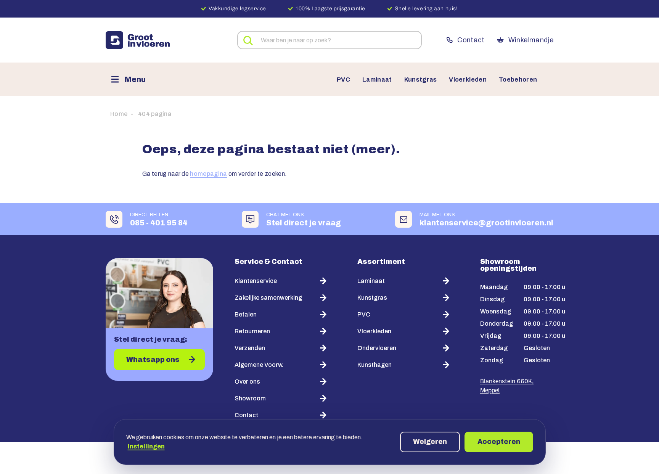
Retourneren (252, 331)
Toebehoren (518, 80)
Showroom (250, 398)
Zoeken (248, 41)
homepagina (208, 173)
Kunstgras (420, 80)
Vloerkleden (468, 80)
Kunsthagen (374, 365)
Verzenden (250, 348)
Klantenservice (256, 281)
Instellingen (146, 446)
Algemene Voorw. (259, 365)
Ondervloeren (376, 348)
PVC (343, 80)
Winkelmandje (530, 40)
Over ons (247, 381)
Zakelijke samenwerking (268, 297)
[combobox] (329, 40)
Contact (470, 40)
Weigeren (430, 441)
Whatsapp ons (153, 359)
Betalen (246, 314)
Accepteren (498, 441)
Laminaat (377, 80)
